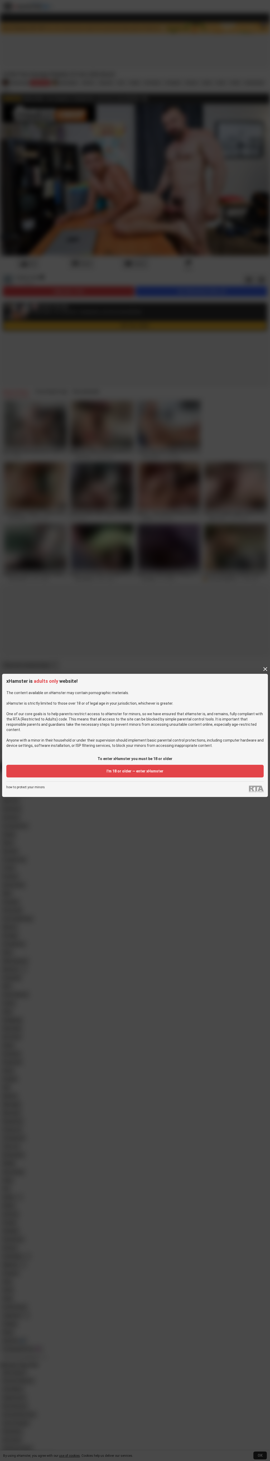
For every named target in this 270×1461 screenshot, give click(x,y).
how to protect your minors (25, 787)
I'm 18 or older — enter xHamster (135, 771)
